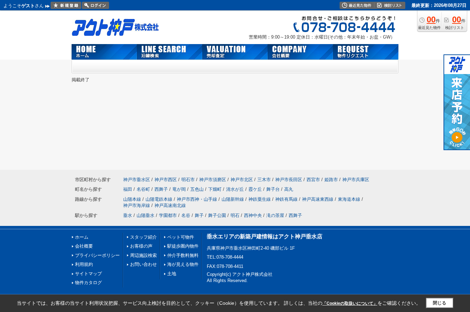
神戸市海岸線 (136, 205)
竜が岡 (179, 189)
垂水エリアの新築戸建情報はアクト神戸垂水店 (264, 236)
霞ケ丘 (255, 189)
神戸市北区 (242, 179)
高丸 (288, 189)
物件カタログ (88, 282)
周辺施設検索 (143, 255)
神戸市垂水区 (136, 179)
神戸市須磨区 (212, 179)
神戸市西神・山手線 (197, 199)
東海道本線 (349, 199)
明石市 (188, 179)
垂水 (127, 215)
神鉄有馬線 (286, 199)
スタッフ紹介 (143, 237)
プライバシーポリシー (97, 255)
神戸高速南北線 (170, 205)
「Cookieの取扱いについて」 (349, 303)
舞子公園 (217, 215)
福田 (127, 189)
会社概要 (84, 246)
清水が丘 (235, 189)
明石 (235, 215)
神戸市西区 (165, 179)
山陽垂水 (145, 215)
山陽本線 (132, 199)
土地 (171, 273)
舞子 (199, 215)
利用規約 (84, 264)
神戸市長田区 (288, 179)
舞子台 (273, 189)
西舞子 (161, 189)
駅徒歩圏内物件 (183, 246)
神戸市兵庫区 (355, 179)
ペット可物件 (180, 237)
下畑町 (215, 189)
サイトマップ (88, 273)
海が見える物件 (183, 264)
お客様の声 (141, 246)
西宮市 (313, 179)
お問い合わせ (143, 264)
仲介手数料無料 (183, 255)
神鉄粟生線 (259, 199)
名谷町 (143, 189)
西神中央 (253, 215)
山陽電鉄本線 (159, 199)
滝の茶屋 (275, 215)
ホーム (81, 237)
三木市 (264, 179)
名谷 (185, 215)
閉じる (439, 302)
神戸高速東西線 (317, 199)
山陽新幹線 (233, 199)
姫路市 (331, 179)
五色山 (197, 189)
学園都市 (168, 215)
